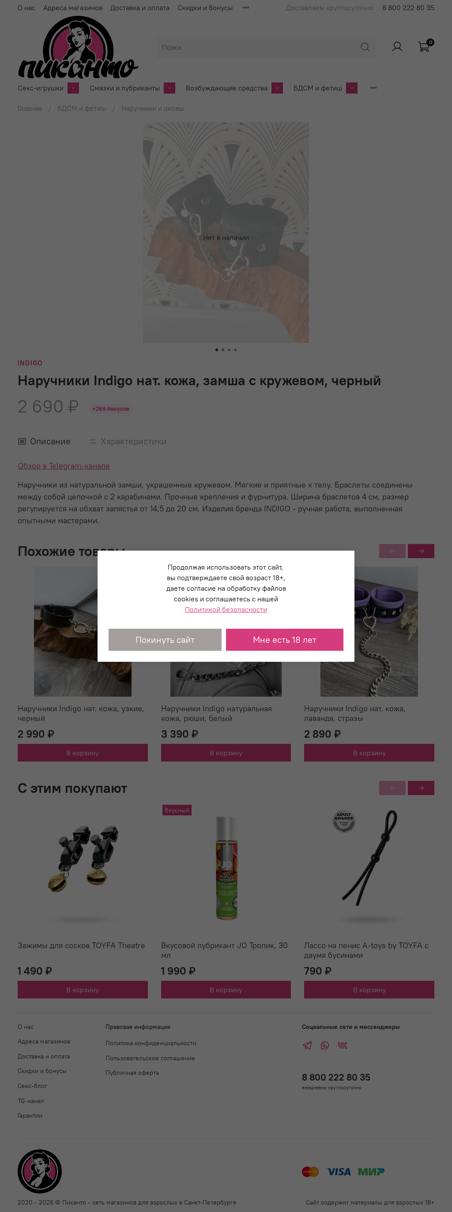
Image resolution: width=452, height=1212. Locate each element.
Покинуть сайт (165, 639)
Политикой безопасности (226, 609)
